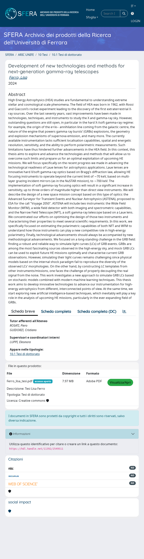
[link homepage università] (42, 13)
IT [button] (132, 6)
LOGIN (135, 21)
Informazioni (21, 434)
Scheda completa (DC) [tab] (96, 311)
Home (90, 10)
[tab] (124, 311)
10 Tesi (43, 55)
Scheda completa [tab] (56, 311)
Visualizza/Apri (120, 382)
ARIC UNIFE (26, 55)
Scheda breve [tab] (23, 311)
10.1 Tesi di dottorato (67, 55)
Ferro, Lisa (18, 77)
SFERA (9, 55)
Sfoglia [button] (91, 17)
